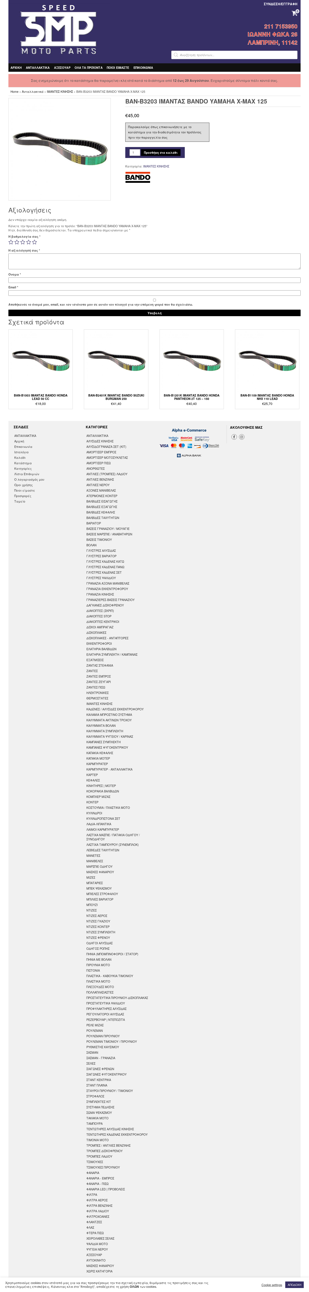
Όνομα (14, 274)
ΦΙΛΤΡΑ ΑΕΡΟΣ (97, 1200)
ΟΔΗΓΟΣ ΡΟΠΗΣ (98, 948)
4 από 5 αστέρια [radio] (28, 242)
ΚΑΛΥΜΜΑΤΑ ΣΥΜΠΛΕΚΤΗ (104, 731)
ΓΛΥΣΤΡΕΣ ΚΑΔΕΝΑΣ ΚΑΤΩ (105, 561)
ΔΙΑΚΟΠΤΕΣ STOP (98, 616)
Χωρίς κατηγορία (99, 1271)
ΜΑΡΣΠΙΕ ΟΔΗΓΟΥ (99, 866)
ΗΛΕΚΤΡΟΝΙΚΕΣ (97, 693)
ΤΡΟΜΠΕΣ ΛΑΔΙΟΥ (99, 1156)
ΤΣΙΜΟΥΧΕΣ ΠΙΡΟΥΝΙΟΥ (103, 1167)
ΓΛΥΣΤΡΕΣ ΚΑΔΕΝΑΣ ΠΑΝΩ (105, 567)
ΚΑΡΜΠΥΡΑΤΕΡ (97, 764)
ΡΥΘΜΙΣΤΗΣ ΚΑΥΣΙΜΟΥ (102, 1047)
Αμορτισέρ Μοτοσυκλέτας (107, 457)
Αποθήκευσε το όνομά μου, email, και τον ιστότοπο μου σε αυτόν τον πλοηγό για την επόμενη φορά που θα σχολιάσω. (100, 304)
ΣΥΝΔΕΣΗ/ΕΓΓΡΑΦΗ (280, 3)
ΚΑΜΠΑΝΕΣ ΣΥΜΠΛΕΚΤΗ (103, 742)
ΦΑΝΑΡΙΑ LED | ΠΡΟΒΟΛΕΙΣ (105, 1189)
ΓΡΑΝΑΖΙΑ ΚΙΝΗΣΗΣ (100, 594)
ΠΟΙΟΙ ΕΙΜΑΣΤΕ (118, 67)
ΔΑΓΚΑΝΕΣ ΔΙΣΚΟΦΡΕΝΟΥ (105, 605)
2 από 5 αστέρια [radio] (16, 242)
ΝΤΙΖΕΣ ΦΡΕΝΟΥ (98, 937)
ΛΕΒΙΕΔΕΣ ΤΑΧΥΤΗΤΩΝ (102, 850)
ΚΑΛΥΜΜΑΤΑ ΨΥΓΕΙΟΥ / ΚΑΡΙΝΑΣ (109, 736)
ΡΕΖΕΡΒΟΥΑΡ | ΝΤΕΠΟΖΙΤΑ (105, 1019)
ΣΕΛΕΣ (90, 1063)
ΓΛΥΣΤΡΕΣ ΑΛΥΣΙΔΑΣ (101, 550)
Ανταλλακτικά (33, 91)
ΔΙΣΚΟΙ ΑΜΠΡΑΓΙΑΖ (100, 627)
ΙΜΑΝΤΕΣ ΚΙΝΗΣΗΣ (60, 91)
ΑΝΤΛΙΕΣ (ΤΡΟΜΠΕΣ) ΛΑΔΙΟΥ (106, 474)
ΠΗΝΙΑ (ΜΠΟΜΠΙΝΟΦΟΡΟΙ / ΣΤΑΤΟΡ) (112, 954)
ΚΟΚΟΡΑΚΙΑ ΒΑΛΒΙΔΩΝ (102, 791)
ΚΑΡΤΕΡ (92, 775)
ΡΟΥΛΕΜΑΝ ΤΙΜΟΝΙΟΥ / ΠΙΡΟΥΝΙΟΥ (111, 1041)
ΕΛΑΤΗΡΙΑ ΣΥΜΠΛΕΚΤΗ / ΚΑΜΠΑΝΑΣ (111, 654)
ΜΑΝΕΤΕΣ (93, 855)
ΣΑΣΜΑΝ (92, 1052)
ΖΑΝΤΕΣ (92, 671)
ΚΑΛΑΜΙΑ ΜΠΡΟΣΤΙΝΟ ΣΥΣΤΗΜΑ (109, 714)
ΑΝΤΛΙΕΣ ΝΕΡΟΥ (98, 485)
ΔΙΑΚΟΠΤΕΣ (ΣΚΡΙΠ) (100, 611)
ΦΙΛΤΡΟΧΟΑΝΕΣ (97, 1216)
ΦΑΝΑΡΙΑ (92, 1173)
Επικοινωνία (23, 446)
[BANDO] (137, 177)
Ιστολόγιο (21, 452)
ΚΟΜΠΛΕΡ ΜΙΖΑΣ (98, 797)
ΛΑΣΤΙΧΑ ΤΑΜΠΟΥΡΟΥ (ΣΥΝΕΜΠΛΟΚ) (112, 844)
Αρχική (19, 441)
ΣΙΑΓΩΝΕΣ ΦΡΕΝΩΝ (100, 1069)
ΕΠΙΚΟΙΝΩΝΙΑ (143, 67)
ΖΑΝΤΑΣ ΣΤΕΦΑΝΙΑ (99, 665)
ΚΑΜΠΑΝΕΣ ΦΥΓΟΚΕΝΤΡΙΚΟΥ (107, 747)
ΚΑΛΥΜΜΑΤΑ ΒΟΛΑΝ (101, 725)
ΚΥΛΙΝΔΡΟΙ (94, 813)
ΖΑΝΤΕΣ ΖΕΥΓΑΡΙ (98, 682)
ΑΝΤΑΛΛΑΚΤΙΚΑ (38, 67)
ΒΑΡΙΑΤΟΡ (93, 523)
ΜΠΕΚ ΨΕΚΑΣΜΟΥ (99, 888)
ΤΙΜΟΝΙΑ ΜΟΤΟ (97, 1140)
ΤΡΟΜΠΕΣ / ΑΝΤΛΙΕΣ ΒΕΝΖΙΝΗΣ (108, 1145)
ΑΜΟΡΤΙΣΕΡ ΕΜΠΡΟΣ (101, 452)
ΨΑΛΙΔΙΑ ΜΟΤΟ (97, 1244)
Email (13, 287)
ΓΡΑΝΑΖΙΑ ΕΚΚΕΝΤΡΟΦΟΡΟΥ (107, 589)
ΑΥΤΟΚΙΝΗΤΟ (96, 1260)
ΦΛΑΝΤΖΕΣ (94, 1222)
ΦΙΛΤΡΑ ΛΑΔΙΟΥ (97, 1211)
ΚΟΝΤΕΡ (92, 802)
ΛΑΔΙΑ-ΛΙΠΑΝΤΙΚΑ (98, 824)
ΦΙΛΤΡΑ (91, 1195)
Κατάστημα (23, 463)
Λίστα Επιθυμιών (26, 474)
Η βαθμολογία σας (24, 236)
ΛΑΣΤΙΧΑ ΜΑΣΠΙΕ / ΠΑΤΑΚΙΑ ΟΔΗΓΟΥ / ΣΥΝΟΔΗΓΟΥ (113, 837)
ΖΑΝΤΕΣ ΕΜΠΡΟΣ (98, 676)
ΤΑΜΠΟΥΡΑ (94, 1123)
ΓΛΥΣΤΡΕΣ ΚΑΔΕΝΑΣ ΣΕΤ (104, 572)
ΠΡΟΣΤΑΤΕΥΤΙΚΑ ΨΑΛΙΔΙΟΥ (105, 1003)
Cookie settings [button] (271, 1285)
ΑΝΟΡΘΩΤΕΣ (95, 468)
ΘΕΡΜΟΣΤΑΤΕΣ (97, 698)
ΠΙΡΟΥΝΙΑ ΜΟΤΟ (98, 965)
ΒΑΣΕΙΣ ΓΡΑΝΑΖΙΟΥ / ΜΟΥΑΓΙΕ (107, 529)
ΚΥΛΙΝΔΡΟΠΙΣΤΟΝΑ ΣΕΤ (103, 818)
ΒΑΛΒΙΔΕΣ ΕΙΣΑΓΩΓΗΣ (102, 501)
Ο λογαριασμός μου (29, 479)
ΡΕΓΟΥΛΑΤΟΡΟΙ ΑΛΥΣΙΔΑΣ (105, 1014)
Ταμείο (19, 501)
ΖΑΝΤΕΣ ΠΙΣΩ (95, 687)
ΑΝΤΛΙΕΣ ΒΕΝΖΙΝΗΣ (100, 479)
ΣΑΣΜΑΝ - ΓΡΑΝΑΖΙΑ (100, 1058)
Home (14, 91)
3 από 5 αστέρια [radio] (22, 242)
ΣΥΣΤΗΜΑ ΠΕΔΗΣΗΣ (100, 1107)
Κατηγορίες (23, 468)
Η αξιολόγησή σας (24, 250)
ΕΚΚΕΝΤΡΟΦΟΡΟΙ (99, 643)
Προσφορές (22, 496)
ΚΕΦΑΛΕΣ (93, 780)
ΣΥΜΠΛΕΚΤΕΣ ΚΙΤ (98, 1102)
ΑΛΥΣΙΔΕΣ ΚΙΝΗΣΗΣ (100, 441)
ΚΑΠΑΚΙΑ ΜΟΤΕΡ (98, 758)
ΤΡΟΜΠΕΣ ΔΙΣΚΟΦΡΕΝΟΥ (104, 1151)
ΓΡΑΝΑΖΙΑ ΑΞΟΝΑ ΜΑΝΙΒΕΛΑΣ (107, 583)
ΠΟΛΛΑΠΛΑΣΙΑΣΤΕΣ (100, 992)
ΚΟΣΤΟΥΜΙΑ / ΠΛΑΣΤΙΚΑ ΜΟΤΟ (108, 807)
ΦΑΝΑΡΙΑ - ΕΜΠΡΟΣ (100, 1178)
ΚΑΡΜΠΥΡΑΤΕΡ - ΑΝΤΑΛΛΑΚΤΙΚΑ (109, 769)
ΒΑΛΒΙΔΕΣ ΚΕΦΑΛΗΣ (100, 512)
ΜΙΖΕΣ (90, 877)
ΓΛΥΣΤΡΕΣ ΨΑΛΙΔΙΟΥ (101, 578)
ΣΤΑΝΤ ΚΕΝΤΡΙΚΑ (98, 1080)
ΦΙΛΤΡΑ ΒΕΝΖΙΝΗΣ (99, 1205)
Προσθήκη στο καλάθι (161, 152)
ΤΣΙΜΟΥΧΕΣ (94, 1162)
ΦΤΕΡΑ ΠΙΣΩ (95, 1233)
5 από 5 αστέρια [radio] (34, 242)
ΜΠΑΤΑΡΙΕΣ (94, 883)
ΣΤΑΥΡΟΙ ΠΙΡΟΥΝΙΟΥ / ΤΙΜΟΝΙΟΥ (109, 1091)
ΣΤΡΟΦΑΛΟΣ (95, 1096)
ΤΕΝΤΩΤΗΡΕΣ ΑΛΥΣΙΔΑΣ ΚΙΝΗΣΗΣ (110, 1129)
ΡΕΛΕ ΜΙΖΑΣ (95, 1025)
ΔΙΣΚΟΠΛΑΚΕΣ (96, 632)
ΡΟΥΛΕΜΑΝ (94, 1030)
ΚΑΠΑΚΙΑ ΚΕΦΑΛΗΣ (99, 753)
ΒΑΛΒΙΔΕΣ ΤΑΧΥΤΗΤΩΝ (102, 518)
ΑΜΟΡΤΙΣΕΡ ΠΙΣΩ (98, 463)
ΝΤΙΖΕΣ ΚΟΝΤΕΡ (98, 927)
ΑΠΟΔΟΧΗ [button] (294, 1285)
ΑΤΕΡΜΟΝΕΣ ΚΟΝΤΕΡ (101, 496)
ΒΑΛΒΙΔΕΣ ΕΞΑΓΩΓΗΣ (101, 507)
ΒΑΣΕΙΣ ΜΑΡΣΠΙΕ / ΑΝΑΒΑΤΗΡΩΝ (109, 534)
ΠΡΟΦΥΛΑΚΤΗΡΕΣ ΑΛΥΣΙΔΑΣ (106, 1009)
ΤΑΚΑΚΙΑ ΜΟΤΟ (97, 1118)
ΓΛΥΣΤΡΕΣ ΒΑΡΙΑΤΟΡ (101, 556)
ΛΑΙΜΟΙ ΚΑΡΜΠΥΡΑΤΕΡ (102, 829)
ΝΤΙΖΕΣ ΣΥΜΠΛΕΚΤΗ (100, 932)
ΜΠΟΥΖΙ (92, 905)
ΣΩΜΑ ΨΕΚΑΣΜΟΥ (99, 1112)
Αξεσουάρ (94, 1255)
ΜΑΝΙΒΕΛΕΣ (94, 861)
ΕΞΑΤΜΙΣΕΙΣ (95, 660)
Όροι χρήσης (23, 485)
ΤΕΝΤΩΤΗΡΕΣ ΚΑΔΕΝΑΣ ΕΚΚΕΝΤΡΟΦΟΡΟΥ (117, 1134)
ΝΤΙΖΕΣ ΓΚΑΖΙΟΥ (98, 921)
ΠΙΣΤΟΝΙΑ (93, 970)
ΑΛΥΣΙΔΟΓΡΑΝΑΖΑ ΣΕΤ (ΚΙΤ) (106, 446)
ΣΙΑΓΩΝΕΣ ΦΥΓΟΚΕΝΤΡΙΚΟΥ (106, 1074)
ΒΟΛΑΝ (91, 545)
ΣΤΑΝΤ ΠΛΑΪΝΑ (96, 1085)
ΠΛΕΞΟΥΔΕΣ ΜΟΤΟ (100, 987)
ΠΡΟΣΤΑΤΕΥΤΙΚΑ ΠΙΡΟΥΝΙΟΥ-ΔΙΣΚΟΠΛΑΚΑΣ (117, 998)
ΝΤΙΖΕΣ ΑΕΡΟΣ (96, 916)
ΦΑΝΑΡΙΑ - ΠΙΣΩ (97, 1184)
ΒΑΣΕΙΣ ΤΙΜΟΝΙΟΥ (99, 539)
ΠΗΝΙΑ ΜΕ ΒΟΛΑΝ (98, 959)
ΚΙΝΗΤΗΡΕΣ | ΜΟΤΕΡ (101, 786)
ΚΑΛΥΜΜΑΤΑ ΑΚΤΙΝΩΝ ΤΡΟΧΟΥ (109, 720)
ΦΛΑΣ (90, 1227)
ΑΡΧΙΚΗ (16, 67)
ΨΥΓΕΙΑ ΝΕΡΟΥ (97, 1249)
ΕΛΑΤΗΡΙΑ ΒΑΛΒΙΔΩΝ (101, 649)
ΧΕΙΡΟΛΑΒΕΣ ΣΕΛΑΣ (100, 1238)
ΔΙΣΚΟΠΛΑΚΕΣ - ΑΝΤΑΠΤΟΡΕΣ (107, 638)
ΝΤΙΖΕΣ (91, 910)
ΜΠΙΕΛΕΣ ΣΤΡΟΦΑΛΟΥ (102, 894)
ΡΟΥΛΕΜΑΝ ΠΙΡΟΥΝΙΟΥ (103, 1036)
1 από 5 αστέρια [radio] (10, 242)
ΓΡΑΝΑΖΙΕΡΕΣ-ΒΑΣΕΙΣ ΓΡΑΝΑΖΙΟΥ (110, 600)
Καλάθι (20, 457)
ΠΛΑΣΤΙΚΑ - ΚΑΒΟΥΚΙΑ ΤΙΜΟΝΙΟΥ (109, 976)
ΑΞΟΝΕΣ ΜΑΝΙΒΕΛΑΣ (101, 490)
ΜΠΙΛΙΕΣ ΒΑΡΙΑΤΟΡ (99, 899)
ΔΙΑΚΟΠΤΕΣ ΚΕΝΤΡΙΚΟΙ (102, 621)
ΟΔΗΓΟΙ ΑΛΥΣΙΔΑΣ (99, 943)
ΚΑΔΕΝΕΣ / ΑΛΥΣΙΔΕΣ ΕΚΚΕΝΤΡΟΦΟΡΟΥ (115, 709)
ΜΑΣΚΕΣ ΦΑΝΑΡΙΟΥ (100, 872)
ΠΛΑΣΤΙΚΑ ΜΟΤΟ (98, 981)
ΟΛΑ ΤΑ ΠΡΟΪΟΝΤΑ (89, 67)
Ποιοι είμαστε (24, 490)
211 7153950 (280, 26)
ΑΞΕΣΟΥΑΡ (62, 67)
